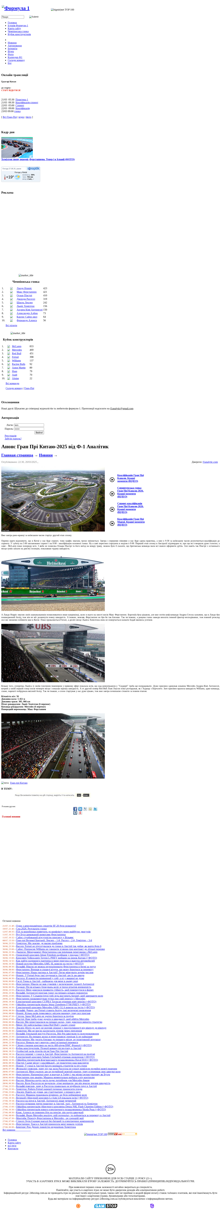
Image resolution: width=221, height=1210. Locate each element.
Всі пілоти (11, 325)
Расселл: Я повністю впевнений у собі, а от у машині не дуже (50, 978)
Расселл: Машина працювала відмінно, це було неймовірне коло (51, 1095)
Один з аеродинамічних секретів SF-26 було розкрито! (46, 925)
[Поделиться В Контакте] (75, 813)
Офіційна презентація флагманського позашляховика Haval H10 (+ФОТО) (57, 1060)
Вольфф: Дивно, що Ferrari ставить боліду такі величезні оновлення (53, 1010)
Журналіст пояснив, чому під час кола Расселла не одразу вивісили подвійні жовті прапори (66, 1068)
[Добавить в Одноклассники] (90, 809)
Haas (14, 371)
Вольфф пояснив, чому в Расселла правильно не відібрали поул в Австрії (56, 1086)
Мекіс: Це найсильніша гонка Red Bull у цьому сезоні (45, 1025)
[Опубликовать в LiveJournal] (85, 809)
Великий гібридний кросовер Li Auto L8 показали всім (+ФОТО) (52, 1097)
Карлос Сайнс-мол (27, 316)
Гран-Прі (29, 388)
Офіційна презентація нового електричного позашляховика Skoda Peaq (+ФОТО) (61, 1109)
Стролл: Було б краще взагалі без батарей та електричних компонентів (55, 1121)
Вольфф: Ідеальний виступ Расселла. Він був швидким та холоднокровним (57, 1033)
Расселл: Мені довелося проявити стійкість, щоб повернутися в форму (55, 990)
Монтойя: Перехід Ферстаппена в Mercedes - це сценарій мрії (50, 1118)
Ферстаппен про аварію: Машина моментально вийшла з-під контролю (55, 1077)
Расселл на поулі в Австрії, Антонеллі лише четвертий (46, 1100)
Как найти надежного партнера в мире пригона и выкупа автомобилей (55, 960)
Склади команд (14, 388)
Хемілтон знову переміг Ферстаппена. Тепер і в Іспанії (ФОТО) (38, 159)
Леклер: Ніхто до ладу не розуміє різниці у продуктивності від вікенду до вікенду (61, 1027)
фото (28, 117)
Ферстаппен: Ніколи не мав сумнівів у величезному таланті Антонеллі (55, 984)
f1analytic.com (210, 462)
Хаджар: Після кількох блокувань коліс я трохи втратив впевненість (53, 987)
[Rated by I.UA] (115, 1134)
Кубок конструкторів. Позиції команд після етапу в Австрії (48, 1048)
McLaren (16, 346)
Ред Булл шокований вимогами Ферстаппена (41, 934)
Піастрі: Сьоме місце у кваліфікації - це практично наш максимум (52, 1062)
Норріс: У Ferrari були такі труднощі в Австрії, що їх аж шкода (50, 975)
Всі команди (12, 383)
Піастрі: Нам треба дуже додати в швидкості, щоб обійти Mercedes (52, 1019)
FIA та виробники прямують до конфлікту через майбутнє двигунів (53, 931)
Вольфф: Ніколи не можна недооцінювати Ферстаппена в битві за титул (56, 966)
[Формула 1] (16, 8)
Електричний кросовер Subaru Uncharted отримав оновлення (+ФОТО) (55, 1057)
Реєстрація (10, 435)
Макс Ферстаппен (27, 291)
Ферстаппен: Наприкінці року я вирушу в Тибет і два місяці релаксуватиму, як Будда (63, 1074)
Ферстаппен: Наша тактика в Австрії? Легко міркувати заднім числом (54, 972)
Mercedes (17, 349)
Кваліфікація (23, 108)
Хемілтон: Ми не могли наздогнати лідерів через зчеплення (49, 1030)
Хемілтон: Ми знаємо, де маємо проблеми (39, 943)
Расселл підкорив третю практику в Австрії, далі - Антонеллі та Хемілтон (57, 1103)
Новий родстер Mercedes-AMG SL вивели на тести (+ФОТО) (49, 963)
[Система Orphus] (53, 796)
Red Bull (16, 353)
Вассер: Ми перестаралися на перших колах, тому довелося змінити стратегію (59, 1022)
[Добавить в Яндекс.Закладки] (80, 813)
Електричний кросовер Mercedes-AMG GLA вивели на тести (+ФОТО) (55, 1007)
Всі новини (17, 1130)
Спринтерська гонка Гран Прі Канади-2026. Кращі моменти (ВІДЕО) (130, 492)
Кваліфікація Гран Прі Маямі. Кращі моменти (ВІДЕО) (131, 522)
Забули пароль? (13, 438)
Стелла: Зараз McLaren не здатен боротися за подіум (45, 1016)
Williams (16, 360)
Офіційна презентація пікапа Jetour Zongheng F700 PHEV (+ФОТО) (53, 1004)
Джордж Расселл (26, 299)
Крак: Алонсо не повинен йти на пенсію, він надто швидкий (49, 1112)
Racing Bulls (18, 364)
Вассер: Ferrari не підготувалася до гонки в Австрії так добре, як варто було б (58, 946)
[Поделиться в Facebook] (75, 809)
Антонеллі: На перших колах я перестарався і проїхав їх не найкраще (54, 1036)
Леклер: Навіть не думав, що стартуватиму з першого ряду (48, 1092)
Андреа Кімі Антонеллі (30, 309)
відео (21, 117)
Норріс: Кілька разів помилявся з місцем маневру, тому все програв (53, 1013)
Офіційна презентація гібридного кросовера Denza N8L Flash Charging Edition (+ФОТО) (64, 1106)
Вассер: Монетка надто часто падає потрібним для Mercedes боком (52, 1080)
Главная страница (17, 455)
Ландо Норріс (24, 288)
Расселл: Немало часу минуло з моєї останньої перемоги (47, 1042)
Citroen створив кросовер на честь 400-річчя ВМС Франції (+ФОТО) (54, 1045)
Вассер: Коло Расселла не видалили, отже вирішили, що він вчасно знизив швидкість (63, 1083)
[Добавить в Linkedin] (80, 809)
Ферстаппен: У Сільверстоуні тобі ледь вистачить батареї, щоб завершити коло (59, 995)
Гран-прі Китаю (19, 783)
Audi (14, 374)
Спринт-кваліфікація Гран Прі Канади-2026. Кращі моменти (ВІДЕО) (130, 508)
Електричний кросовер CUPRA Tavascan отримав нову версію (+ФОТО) (56, 1001)
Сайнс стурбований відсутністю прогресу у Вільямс (45, 937)
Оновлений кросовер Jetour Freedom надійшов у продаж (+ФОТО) (52, 955)
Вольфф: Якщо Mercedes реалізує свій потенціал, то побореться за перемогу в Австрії (63, 1115)
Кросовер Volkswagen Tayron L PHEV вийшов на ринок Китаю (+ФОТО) (56, 957)
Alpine (15, 378)
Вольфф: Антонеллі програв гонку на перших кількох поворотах (52, 992)
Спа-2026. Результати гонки (31, 928)
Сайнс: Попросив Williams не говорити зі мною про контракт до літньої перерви (60, 949)
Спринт (20, 105)
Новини (46, 455)
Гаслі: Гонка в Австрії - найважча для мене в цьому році (47, 981)
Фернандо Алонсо (27, 320)
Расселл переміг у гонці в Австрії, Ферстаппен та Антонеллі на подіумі (55, 1054)
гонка (17, 111)
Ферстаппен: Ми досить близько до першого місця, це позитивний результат (58, 1039)
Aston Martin (19, 367)
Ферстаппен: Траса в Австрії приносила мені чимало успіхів (49, 1124)
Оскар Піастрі (24, 295)
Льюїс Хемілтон (25, 306)
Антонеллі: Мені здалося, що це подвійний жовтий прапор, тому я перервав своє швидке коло (68, 1071)
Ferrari (15, 357)
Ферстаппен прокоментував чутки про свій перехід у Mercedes (50, 998)
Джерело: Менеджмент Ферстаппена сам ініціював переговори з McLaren (56, 952)
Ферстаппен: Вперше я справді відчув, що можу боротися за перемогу (55, 969)
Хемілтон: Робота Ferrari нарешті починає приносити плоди (49, 1089)
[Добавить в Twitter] (95, 809)
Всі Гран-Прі (10, 117)
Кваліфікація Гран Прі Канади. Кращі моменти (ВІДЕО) (130, 478)
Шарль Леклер (25, 302)
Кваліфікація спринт (27, 102)
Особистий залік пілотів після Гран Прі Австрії (42, 1051)
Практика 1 (22, 99)
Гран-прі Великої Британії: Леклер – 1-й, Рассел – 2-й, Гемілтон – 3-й (54, 940)
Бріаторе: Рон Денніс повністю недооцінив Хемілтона (46, 1127)
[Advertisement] (98, 866)
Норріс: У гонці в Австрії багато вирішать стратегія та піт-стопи (51, 1065)
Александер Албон (27, 313)
